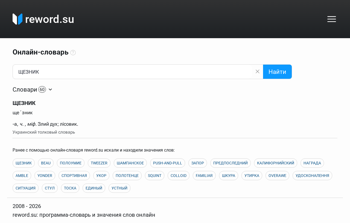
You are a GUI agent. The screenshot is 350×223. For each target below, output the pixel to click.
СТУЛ (50, 188)
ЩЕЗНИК (24, 163)
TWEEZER (99, 163)
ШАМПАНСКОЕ (130, 163)
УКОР (101, 175)
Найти (277, 71)
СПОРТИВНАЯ (74, 175)
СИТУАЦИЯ (26, 188)
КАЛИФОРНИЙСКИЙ (275, 163)
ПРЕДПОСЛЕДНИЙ (230, 163)
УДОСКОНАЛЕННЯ (312, 175)
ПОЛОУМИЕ (70, 163)
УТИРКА (251, 175)
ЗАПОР (197, 163)
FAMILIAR (204, 175)
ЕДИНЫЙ (94, 188)
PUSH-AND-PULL (167, 163)
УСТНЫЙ (119, 188)
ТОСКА (70, 188)
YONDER (44, 175)
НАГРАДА (312, 163)
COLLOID (178, 175)
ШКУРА (228, 175)
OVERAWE (277, 175)
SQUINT (154, 175)
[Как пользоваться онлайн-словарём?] (73, 52)
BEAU (46, 163)
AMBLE (22, 175)
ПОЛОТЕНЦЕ (127, 175)
